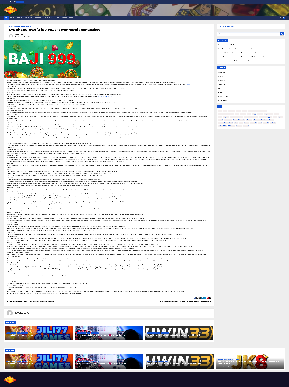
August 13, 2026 (12, 366)
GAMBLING (28, 17)
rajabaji (280, 117)
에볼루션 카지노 (222, 125)
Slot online (256, 120)
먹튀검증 (246, 122)
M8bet (220, 117)
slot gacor (249, 120)
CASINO (19, 17)
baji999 (188, 84)
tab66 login (264, 120)
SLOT (57, 17)
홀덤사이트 (246, 125)
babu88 (244, 111)
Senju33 (221, 120)
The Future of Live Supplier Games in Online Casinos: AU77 (102, 335)
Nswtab (232, 117)
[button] (281, 17)
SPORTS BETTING (67, 17)
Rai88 (275, 117)
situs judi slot (228, 120)
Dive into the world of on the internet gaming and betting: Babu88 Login (184, 302)
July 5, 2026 (152, 366)
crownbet (243, 114)
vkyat (236, 122)
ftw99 (249, 114)
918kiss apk (231, 111)
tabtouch (271, 120)
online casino (239, 117)
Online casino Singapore (265, 117)
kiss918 (276, 114)
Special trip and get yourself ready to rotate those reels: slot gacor (32, 302)
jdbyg (254, 114)
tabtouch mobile (223, 122)
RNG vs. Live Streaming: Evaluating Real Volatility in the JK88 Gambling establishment (243, 57)
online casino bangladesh (251, 117)
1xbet (220, 111)
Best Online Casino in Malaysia (226, 114)
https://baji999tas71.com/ (105, 96)
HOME (12, 17)
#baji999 (27, 36)
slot (244, 120)
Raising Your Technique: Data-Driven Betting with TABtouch (235, 60)
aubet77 (238, 111)
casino (237, 114)
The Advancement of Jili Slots (19, 335)
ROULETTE (38, 17)
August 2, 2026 (82, 366)
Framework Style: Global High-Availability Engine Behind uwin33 (175, 335)
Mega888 (226, 117)
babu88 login (251, 111)
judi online (260, 114)
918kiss (225, 111)
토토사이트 (239, 125)
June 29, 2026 (223, 366)
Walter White (19, 34)
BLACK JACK (48, 17)
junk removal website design (226, 26)
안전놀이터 (273, 122)
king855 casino (269, 114)
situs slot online (237, 120)
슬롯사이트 (266, 122)
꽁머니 (241, 122)
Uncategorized (222, 100)
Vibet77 (231, 122)
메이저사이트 (253, 122)
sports (220, 92)
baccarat (259, 111)
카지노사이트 (231, 125)
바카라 (260, 122)
